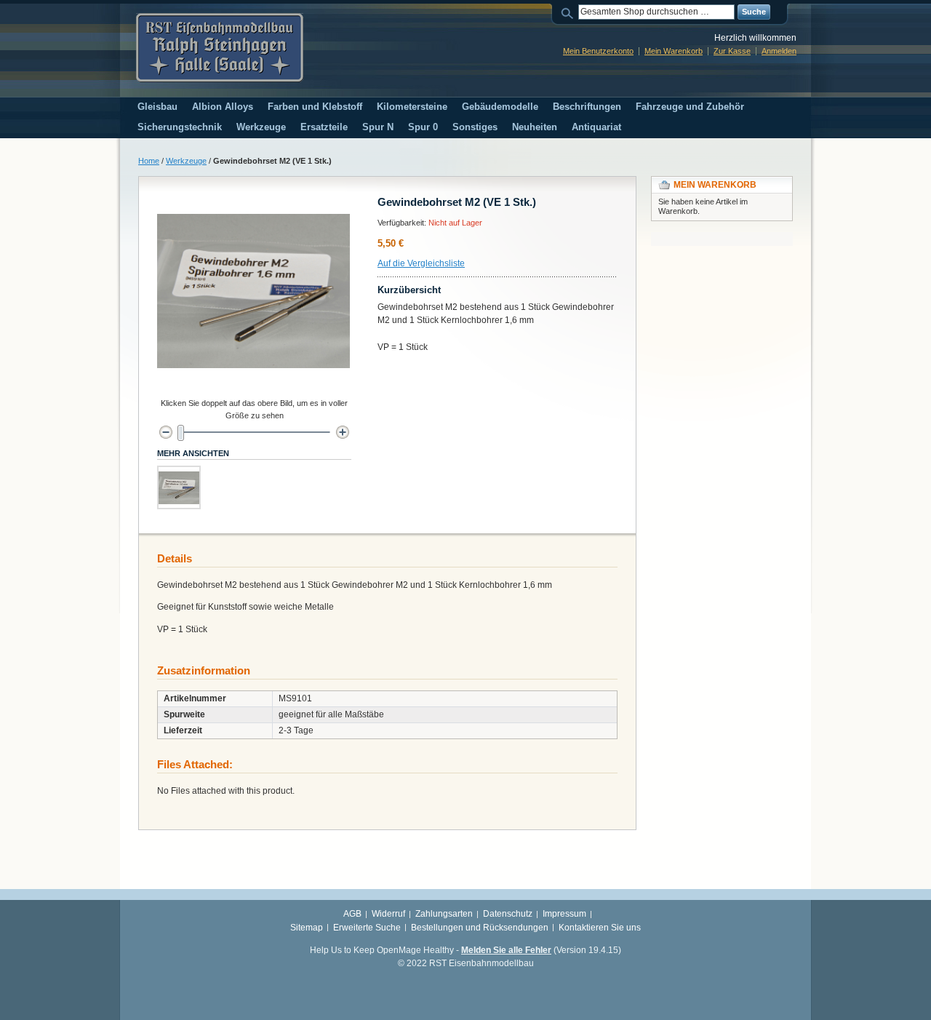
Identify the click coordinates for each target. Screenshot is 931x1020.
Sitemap (306, 928)
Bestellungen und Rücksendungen (479, 928)
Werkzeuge (186, 160)
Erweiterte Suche (367, 928)
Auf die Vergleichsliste (421, 263)
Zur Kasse (732, 51)
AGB (352, 914)
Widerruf (388, 914)
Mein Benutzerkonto (598, 51)
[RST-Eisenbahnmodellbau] (219, 47)
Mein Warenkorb (673, 51)
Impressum (564, 914)
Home (148, 160)
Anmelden (779, 51)
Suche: (569, 12)
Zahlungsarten (444, 914)
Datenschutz (507, 914)
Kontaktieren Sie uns (600, 928)
